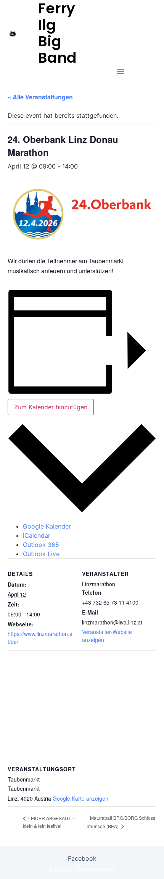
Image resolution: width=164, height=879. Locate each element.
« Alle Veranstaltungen (40, 96)
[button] (120, 71)
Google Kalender (47, 526)
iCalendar (36, 535)
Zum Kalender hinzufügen (50, 407)
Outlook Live (41, 554)
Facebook (82, 858)
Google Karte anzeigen (80, 798)
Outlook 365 (41, 544)
